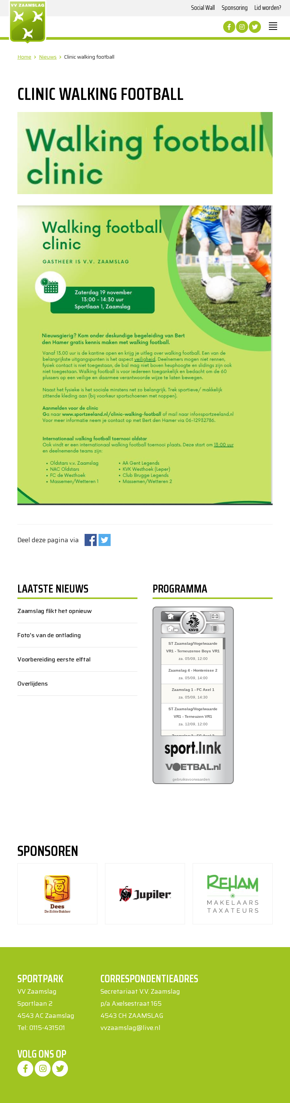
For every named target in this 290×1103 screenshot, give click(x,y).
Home (24, 57)
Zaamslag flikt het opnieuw (54, 611)
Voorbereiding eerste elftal (53, 659)
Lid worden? (268, 7)
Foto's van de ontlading (48, 635)
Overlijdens (32, 683)
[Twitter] (255, 27)
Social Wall (203, 7)
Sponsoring (235, 7)
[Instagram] (242, 27)
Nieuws (48, 57)
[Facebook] (229, 27)
